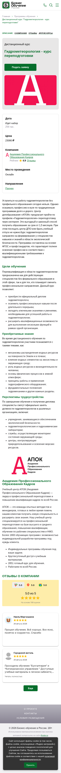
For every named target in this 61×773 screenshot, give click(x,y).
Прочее (9, 188)
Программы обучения (24, 16)
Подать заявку (20, 67)
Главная (6, 16)
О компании (21, 33)
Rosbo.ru (44, 735)
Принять (30, 765)
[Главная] (14, 5)
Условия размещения (30, 718)
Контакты (30, 713)
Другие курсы (46, 33)
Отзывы (33, 33)
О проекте (30, 709)
